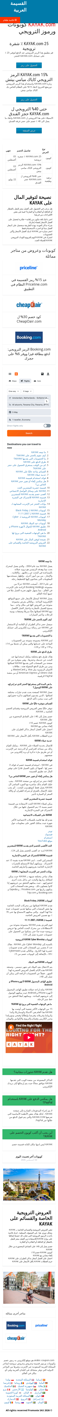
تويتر (50, 831)
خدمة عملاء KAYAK (36, 474)
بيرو (5, 1389)
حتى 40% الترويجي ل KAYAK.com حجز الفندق (29, 111)
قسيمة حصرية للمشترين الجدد (31, 487)
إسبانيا (39, 1379)
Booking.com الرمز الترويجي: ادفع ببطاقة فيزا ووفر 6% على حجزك (29, 354)
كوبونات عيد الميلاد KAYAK (33, 523)
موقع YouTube (45, 840)
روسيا (18, 1402)
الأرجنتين (16, 1389)
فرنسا (6, 1382)
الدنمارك (11, 1399)
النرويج (24, 1399)
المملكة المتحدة (23, 1379)
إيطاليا (41, 1386)
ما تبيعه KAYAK (38, 452)
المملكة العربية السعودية (19, 1395)
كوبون (7, 1402)
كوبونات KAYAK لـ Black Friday (31, 510)
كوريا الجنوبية (12, 1392)
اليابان (27, 1392)
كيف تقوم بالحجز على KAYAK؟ (31, 455)
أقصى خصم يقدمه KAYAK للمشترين (28, 494)
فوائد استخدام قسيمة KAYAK (32, 477)
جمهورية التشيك (25, 1386)
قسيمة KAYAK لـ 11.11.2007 (32, 513)
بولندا (8, 1379)
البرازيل (38, 1392)
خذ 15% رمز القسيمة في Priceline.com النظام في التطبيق (29, 284)
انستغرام (48, 837)
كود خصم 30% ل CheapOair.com (29, 319)
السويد (29, 1402)
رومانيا (18, 1382)
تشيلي (42, 1389)
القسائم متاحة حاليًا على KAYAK (31, 471)
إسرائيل (37, 1399)
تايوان (38, 1395)
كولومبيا (30, 1389)
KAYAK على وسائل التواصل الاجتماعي (28, 490)
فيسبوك (48, 834)
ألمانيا (42, 1382)
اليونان (41, 1402)
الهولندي (30, 1382)
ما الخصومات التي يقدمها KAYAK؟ (30, 458)
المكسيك (8, 1386)
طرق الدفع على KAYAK (34, 461)
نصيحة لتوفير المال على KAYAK (31, 539)
